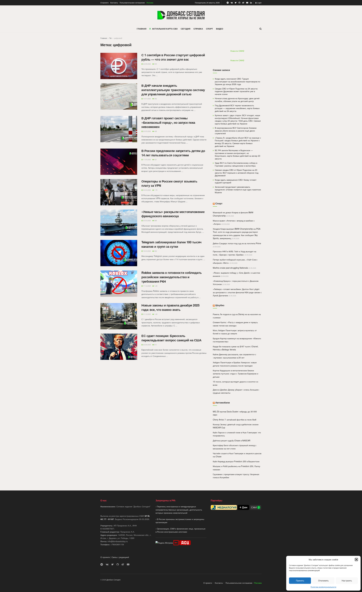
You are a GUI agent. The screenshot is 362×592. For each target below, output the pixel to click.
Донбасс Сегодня (113, 579)
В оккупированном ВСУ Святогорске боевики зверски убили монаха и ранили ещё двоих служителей (236, 130)
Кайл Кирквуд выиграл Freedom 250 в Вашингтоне (236, 461)
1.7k (155, 190)
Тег (110, 38)
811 (155, 344)
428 (155, 131)
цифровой (118, 38)
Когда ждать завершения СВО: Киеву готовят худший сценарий (235, 181)
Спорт (218, 203)
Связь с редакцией (120, 557)
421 (155, 159)
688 (155, 220)
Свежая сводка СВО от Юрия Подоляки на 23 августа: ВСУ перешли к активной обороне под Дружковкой (236, 172)
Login (259, 2)
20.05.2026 (147, 131)
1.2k (155, 286)
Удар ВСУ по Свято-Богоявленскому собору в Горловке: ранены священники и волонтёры (236, 164)
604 (155, 64)
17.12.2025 (147, 286)
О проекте (104, 2)
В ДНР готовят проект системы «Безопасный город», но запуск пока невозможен (168, 122)
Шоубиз (219, 305)
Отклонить (323, 580)
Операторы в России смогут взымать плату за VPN (169, 183)
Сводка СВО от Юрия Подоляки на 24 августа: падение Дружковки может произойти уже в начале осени (236, 91)
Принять (300, 580)
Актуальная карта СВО (165, 28)
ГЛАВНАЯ (141, 28)
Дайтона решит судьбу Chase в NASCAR (231, 440)
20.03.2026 (147, 220)
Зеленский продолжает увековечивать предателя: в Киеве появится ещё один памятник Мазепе (238, 189)
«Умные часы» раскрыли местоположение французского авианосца (172, 213)
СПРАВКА (198, 28)
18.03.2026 (147, 251)
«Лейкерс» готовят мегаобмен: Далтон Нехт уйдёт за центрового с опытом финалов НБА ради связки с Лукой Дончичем (237, 292)
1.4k (155, 314)
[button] (356, 559)
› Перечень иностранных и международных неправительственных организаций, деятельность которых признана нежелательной (179, 509)
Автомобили (222, 402)
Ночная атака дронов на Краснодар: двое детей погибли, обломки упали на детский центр (237, 100)
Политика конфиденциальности (323, 587)
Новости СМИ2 (237, 50)
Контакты (114, 2)
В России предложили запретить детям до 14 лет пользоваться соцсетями (173, 152)
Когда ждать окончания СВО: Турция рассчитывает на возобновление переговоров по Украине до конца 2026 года (237, 81)
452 (155, 98)
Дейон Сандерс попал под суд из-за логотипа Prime (237, 243)
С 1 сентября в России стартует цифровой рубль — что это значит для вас (173, 57)
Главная (103, 38)
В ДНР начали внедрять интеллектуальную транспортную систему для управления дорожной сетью (173, 89)
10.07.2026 (147, 98)
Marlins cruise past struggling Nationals (230, 267)
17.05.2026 (147, 159)
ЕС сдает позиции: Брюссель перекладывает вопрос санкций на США (171, 337)
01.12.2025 (147, 314)
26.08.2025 (147, 344)
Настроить (347, 580)
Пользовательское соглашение (132, 2)
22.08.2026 (147, 64)
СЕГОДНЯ (185, 28)
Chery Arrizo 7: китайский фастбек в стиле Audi (234, 419)
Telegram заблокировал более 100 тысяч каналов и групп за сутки (171, 244)
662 (155, 251)
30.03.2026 (147, 190)
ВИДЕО (219, 28)
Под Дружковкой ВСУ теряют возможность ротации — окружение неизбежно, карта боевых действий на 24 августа (237, 108)
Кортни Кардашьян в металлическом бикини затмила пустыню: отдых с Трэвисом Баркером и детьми (235, 373)
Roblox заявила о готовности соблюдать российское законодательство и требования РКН (171, 277)
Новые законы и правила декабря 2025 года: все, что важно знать (170, 307)
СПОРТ (209, 28)
